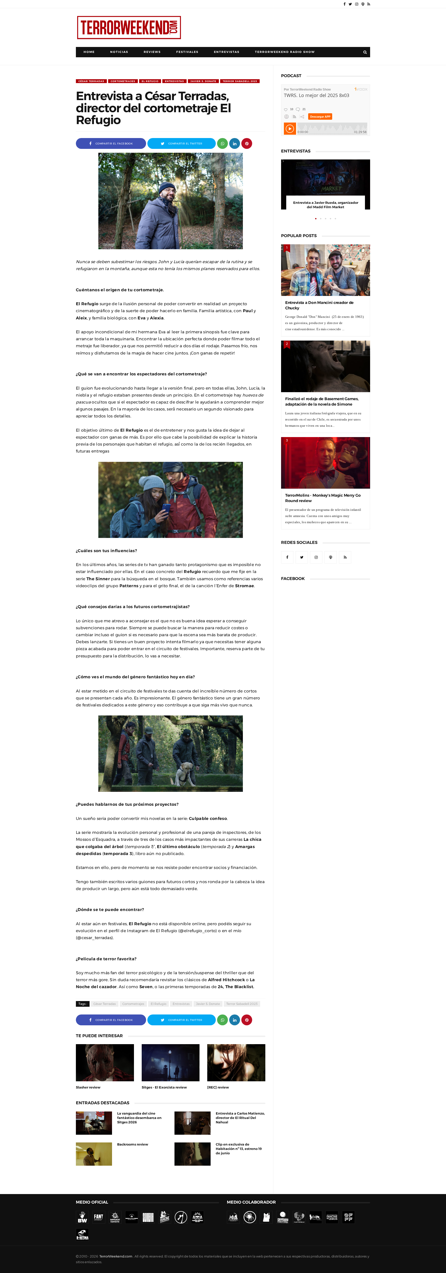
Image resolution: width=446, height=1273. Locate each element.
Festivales (187, 52)
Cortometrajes (123, 81)
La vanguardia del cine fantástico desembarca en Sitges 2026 (139, 1118)
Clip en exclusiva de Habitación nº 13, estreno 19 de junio (239, 1149)
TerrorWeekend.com (115, 1256)
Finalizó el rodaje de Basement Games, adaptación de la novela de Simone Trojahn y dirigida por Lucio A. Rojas (322, 404)
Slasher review (88, 1087)
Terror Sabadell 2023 (240, 81)
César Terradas (91, 81)
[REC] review (218, 1087)
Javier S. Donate (203, 81)
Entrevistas (227, 52)
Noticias (119, 52)
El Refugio (150, 81)
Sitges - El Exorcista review (164, 1087)
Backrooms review (132, 1144)
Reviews (152, 52)
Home (89, 52)
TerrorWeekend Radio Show (285, 52)
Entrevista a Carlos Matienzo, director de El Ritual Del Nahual (240, 1118)
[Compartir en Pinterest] (246, 143)
